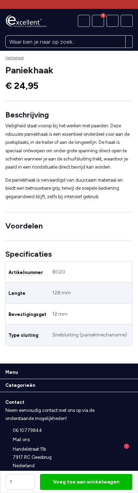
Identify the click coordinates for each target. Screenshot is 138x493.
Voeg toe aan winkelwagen (86, 482)
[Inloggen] (113, 21)
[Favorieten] (84, 21)
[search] (129, 41)
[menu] (127, 21)
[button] (69, 115)
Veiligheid (14, 57)
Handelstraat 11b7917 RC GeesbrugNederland (32, 457)
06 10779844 (27, 430)
